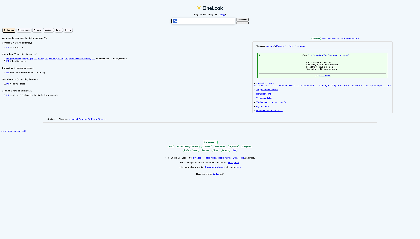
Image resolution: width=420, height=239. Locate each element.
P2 (353, 85)
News (329, 38)
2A (273, 85)
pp (364, 85)
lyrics (235, 158)
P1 (349, 85)
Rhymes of (262, 106)
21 (266, 85)
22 (269, 85)
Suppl (379, 85)
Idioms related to (265, 94)
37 (276, 85)
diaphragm (324, 85)
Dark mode (225, 150)
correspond (308, 85)
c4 (301, 85)
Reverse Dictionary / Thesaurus (187, 147)
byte (291, 85)
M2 (341, 85)
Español (186, 150)
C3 (297, 85)
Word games (246, 147)
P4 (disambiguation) (54, 59)
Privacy (215, 150)
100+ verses (324, 76)
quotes (220, 158)
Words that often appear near (271, 102)
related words (210, 158)
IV (338, 85)
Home (171, 147)
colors (241, 158)
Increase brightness (215, 167)
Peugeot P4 (281, 46)
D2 (316, 85)
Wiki (338, 38)
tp (388, 85)
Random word (220, 147)
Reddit (343, 38)
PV (367, 85)
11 (255, 85)
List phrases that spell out (14, 131)
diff (331, 85)
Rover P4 (293, 46)
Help (234, 150)
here (238, 167)
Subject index (233, 147)
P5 (360, 85)
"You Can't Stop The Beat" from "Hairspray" (328, 55)
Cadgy (222, 14)
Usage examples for (267, 90)
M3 (345, 85)
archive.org (355, 38)
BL (286, 85)
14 (258, 85)
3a (280, 85)
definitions (198, 158)
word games (233, 162)
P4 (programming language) (19, 59)
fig (335, 85)
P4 (7, 47)
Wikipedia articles (264, 98)
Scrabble (348, 38)
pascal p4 (270, 46)
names (228, 158)
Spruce (195, 150)
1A (262, 85)
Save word (316, 38)
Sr (375, 85)
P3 (356, 85)
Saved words (206, 147)
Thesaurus (242, 23)
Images (334, 38)
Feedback (205, 150)
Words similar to (265, 83)
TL (384, 85)
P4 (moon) (39, 59)
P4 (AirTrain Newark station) (78, 59)
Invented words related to (269, 110)
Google (324, 38)
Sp (371, 85)
